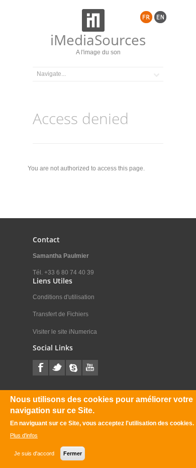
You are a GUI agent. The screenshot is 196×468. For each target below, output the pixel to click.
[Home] (93, 20)
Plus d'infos (24, 435)
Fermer (72, 453)
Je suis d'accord (34, 453)
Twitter (57, 368)
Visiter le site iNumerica (65, 331)
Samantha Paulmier (61, 255)
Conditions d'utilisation (63, 297)
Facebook (40, 368)
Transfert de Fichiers (60, 314)
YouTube (90, 368)
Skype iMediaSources (73, 368)
